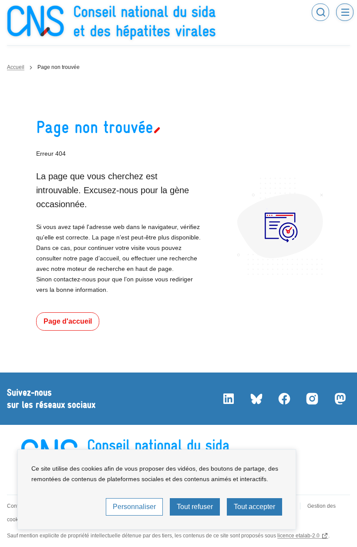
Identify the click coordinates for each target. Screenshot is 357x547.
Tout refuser (195, 506)
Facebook (283, 398)
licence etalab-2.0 (298, 536)
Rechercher (320, 12)
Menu (345, 12)
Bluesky (256, 398)
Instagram (311, 398)
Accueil (15, 67)
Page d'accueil (68, 321)
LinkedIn (228, 398)
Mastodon (339, 398)
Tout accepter (254, 506)
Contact (16, 506)
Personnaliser (134, 506)
